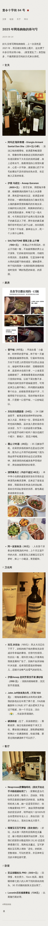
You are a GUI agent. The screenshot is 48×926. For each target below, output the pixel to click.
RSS (26, 19)
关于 (19, 19)
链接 (11, 19)
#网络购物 (6, 904)
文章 (4, 19)
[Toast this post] (4, 911)
